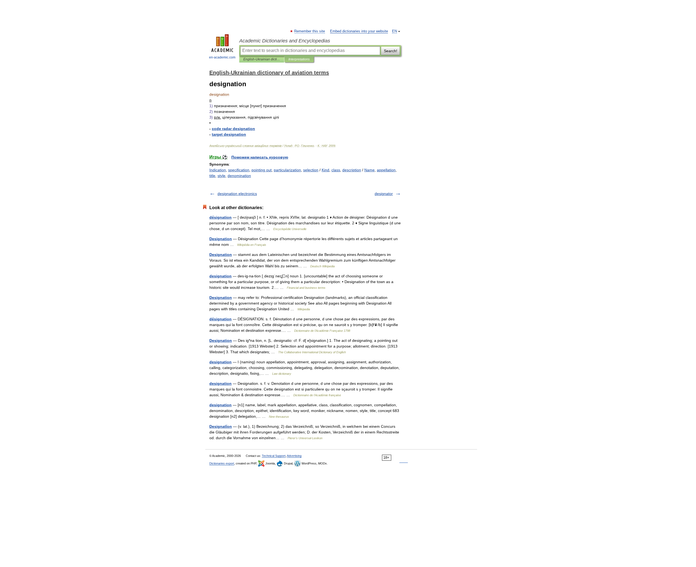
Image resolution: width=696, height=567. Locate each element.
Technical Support (273, 455)
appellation (386, 170)
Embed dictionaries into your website (359, 31)
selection (310, 170)
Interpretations (299, 59)
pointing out (261, 170)
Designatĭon (220, 426)
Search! (390, 51)
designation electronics (237, 193)
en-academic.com (222, 57)
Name (369, 170)
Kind (325, 170)
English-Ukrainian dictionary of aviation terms (261, 59)
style (221, 175)
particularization (287, 170)
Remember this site (310, 31)
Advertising (294, 455)
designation (220, 276)
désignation (220, 217)
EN (394, 31)
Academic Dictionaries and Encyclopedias (284, 41)
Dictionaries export (221, 463)
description (351, 170)
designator (384, 193)
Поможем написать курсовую (259, 157)
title (212, 175)
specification (238, 170)
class (335, 170)
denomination (239, 175)
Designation (220, 239)
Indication (217, 170)
